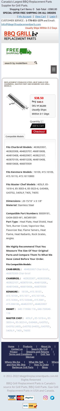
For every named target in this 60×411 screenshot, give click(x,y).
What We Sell (36, 362)
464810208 (40, 282)
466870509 (40, 286)
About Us (46, 346)
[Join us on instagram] (45, 397)
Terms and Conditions (20, 354)
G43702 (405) (13, 326)
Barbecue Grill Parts (22, 367)
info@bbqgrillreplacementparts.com (21, 24)
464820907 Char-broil (36, 269)
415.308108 (12, 304)
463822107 (12, 282)
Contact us (17, 349)
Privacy (14, 351)
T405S (27, 330)
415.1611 (25, 295)
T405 (19, 330)
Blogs (45, 367)
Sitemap (30, 356)
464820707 (27, 304)
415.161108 (38, 295)
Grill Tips (45, 354)
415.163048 (26, 299)
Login (53, 16)
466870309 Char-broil (18, 273)
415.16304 (12, 299)
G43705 (45, 326)
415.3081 (39, 299)
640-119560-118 (27, 309)
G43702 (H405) (31, 326)
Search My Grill (39, 349)
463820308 (43, 278)
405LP (29, 318)
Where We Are (12, 362)
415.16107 (35, 291)
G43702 (43, 322)
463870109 (26, 282)
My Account (24, 16)
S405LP (10, 330)
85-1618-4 (40, 318)
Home (11, 346)
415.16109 (12, 295)
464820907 (41, 304)
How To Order (41, 364)
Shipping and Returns (37, 351)
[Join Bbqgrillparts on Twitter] (51, 397)
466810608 (26, 286)
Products (27, 346)
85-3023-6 (21, 322)
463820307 (29, 278)
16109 (24, 291)
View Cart (40, 16)
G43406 (33, 322)
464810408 (12, 286)
